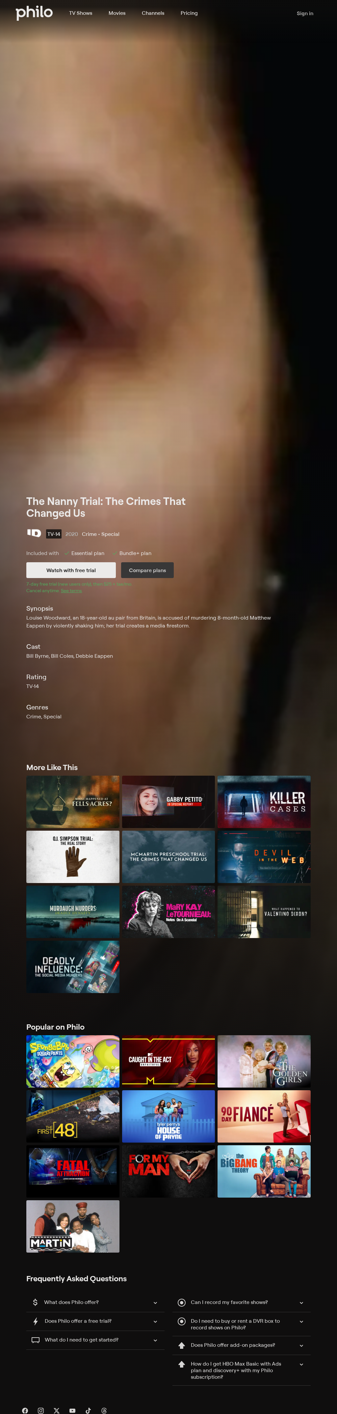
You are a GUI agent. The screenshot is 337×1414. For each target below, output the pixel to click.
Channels (153, 13)
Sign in (305, 13)
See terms (71, 590)
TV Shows (80, 13)
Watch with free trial (71, 570)
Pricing (189, 13)
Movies (117, 13)
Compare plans (147, 570)
